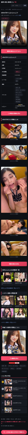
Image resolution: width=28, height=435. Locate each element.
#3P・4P (18, 87)
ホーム (2, 9)
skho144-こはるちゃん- (20, 318)
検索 (25, 5)
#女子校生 (18, 99)
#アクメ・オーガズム (20, 90)
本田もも (18, 71)
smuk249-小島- (18, 306)
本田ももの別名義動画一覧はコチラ (10, 288)
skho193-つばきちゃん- (7, 306)
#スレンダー (18, 92)
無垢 (17, 81)
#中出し (17, 97)
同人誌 (12, 419)
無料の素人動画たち (8, 2)
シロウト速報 (8, 9)
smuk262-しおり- (6, 318)
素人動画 (3, 419)
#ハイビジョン (19, 94)
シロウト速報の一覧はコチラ (8, 322)
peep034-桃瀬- (18, 283)
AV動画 (8, 419)
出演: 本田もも (5, 18)
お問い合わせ (18, 419)
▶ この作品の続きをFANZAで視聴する (14, 432)
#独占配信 (18, 101)
